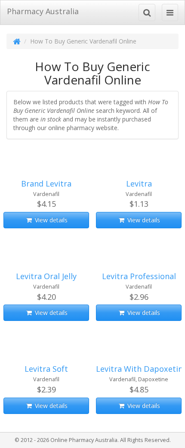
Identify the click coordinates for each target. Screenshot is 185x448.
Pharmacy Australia (43, 11)
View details (50, 220)
